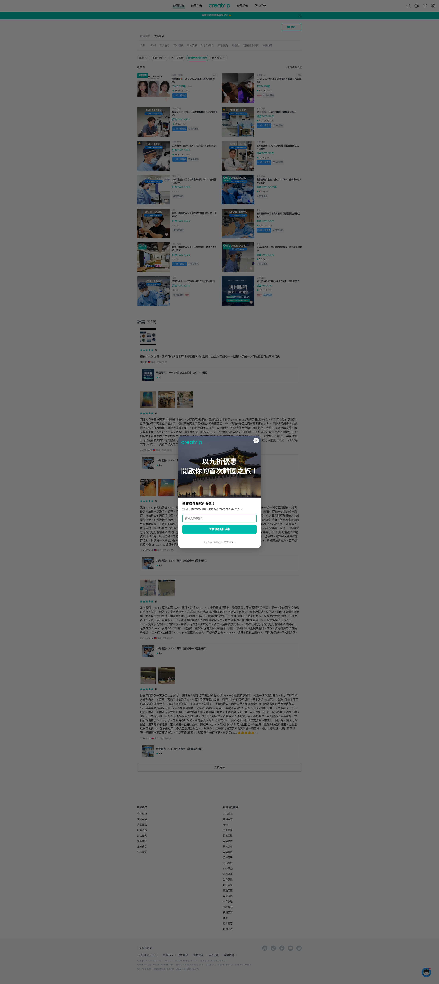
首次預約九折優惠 (219, 529)
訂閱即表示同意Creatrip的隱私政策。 (219, 542)
